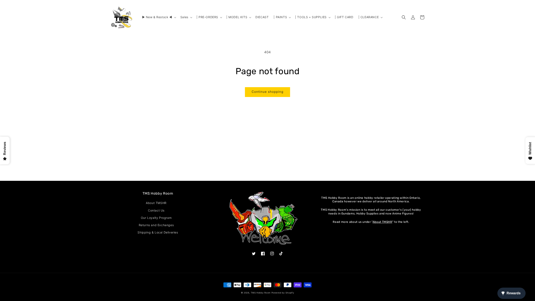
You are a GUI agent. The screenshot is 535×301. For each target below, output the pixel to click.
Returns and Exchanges (156, 225)
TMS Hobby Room (261, 292)
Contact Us (156, 210)
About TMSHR (156, 203)
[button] (159, 17)
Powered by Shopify (282, 292)
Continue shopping (267, 92)
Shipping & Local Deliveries (158, 232)
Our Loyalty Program (156, 217)
